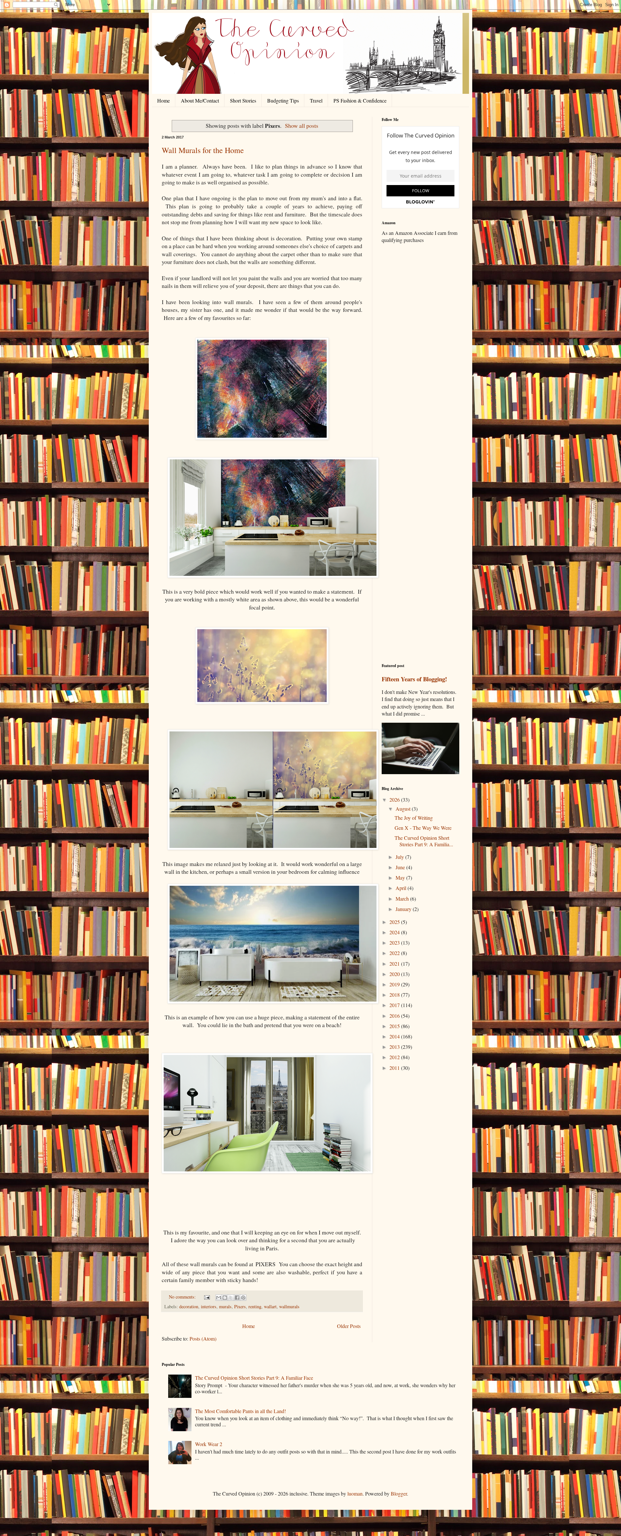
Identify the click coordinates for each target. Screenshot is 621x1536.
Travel (316, 100)
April (402, 887)
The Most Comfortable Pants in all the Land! (240, 1411)
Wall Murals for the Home (203, 150)
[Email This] (218, 1297)
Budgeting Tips (283, 100)
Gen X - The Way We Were (423, 827)
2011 (395, 1067)
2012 (395, 1057)
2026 (395, 799)
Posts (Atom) (203, 1338)
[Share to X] (231, 1297)
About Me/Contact (200, 100)
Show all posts (301, 125)
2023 (395, 942)
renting (254, 1306)
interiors (208, 1306)
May (401, 877)
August (404, 808)
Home (163, 100)
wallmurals (289, 1306)
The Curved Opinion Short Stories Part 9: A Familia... (424, 840)
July (400, 856)
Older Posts (349, 1325)
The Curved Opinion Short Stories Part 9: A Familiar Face (254, 1377)
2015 (395, 1026)
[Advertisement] (420, 350)
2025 (395, 921)
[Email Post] (206, 1297)
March (403, 898)
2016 (395, 1015)
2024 (395, 932)
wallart (270, 1306)
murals (225, 1306)
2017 (395, 1005)
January (404, 908)
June (401, 867)
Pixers (240, 1306)
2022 (395, 952)
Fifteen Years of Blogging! (414, 679)
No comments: (183, 1297)
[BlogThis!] (225, 1297)
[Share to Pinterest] (243, 1297)
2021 (395, 963)
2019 (395, 984)
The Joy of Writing (414, 817)
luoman (355, 1493)
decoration (188, 1306)
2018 (395, 994)
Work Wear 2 (208, 1444)
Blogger (399, 1493)
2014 (395, 1036)
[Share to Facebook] (237, 1297)
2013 (395, 1046)
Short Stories (243, 100)
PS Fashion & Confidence (360, 100)
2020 (395, 974)
